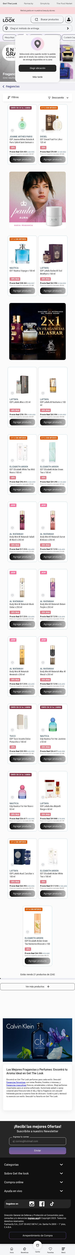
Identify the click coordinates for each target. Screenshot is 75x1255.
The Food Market (64, 3)
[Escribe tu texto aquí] (31, 1203)
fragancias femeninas (15, 1082)
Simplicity (45, 3)
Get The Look (10, 3)
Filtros (15, 97)
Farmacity (28, 3)
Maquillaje (9, 37)
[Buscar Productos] (36, 19)
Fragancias (13, 86)
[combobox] (44, 19)
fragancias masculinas (16, 1085)
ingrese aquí (33, 1218)
